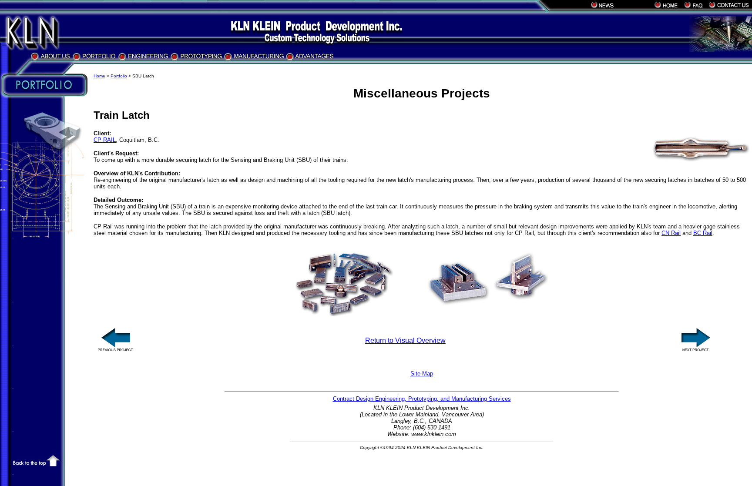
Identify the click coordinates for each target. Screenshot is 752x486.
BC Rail (702, 233)
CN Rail (671, 233)
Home (99, 76)
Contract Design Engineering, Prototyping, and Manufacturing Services (422, 399)
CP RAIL (105, 140)
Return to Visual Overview (405, 340)
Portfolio (119, 76)
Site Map (421, 373)
